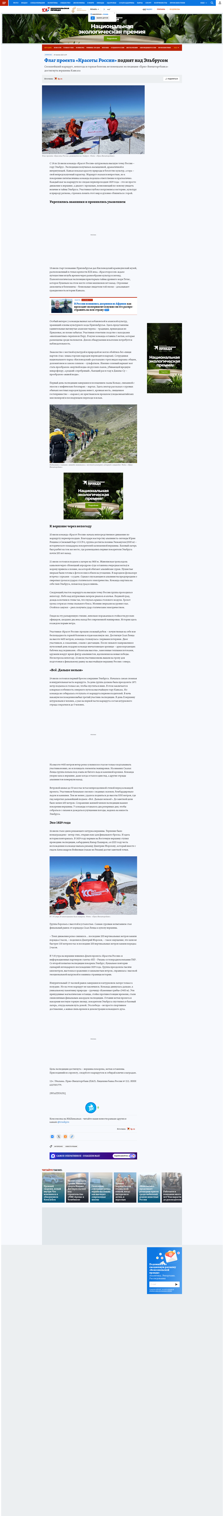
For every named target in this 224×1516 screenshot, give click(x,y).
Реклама (161, 9)
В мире (90, 3)
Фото (15, 3)
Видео (24, 3)
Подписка (175, 9)
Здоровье (111, 3)
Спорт (148, 3)
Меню (4, 3)
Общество (65, 3)
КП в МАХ (105, 48)
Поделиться (173, 79)
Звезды (100, 3)
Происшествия (177, 3)
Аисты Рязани (132, 48)
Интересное (48, 54)
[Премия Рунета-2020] (77, 9)
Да (93, 18)
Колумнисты (160, 3)
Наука (140, 3)
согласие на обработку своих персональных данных (161, 1290)
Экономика (79, 3)
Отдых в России (117, 48)
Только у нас (68, 48)
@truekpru (63, 1122)
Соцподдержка (126, 3)
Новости (57, 48)
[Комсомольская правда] (55, 9)
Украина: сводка (93, 48)
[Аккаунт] (220, 3)
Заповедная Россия (148, 48)
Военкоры (80, 48)
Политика (53, 3)
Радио (149, 9)
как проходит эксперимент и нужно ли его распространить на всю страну (103, 306)
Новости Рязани (71, 1146)
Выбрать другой (102, 18)
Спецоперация (37, 3)
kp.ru (60, 78)
